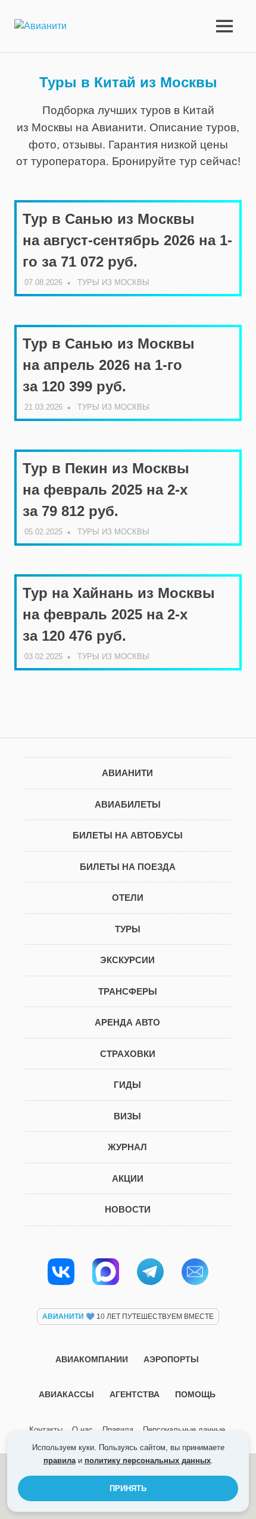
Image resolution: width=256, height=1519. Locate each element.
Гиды (127, 1085)
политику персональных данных (148, 1460)
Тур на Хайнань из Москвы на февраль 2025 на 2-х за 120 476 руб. (119, 614)
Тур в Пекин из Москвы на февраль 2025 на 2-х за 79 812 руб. (106, 489)
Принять (128, 1488)
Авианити (127, 773)
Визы (127, 1116)
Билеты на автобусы (128, 835)
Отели (127, 898)
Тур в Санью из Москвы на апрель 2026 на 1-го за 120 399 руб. (109, 365)
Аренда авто (127, 1022)
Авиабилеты (128, 804)
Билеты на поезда (128, 867)
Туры (128, 929)
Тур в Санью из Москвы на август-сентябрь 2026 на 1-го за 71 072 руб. (127, 240)
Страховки (127, 1054)
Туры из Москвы (113, 282)
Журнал (127, 1147)
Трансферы (127, 991)
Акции (127, 1178)
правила (59, 1460)
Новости (128, 1209)
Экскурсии (127, 960)
